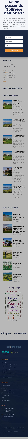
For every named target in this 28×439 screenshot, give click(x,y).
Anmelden (14, 50)
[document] (14, 219)
